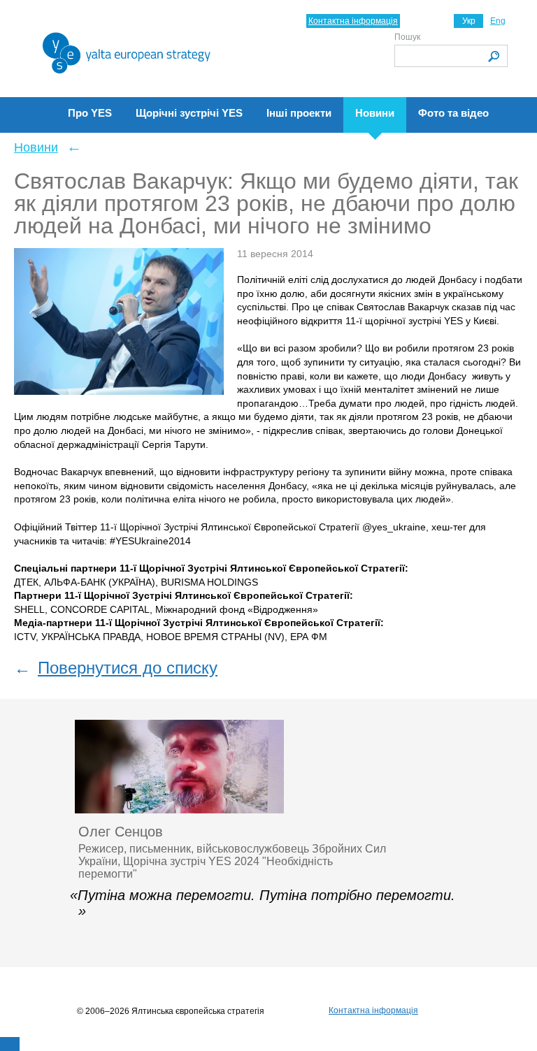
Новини (36, 147)
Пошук (407, 37)
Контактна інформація (353, 21)
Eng (498, 21)
